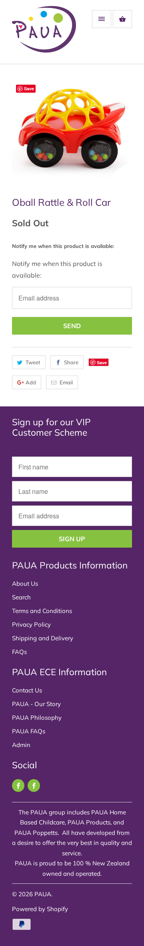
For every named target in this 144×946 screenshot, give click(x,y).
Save (102, 362)
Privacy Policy (31, 624)
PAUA (42, 894)
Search (21, 597)
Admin (21, 745)
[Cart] (122, 19)
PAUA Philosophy (37, 717)
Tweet (33, 362)
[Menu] (101, 19)
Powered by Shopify (40, 909)
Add (31, 382)
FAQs (19, 652)
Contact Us (27, 690)
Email (66, 382)
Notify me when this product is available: (63, 246)
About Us (25, 583)
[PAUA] (44, 35)
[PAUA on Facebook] (18, 785)
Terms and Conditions (42, 611)
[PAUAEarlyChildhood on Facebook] (34, 785)
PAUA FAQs (28, 731)
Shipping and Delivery (42, 638)
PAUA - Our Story (36, 704)
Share (71, 362)
